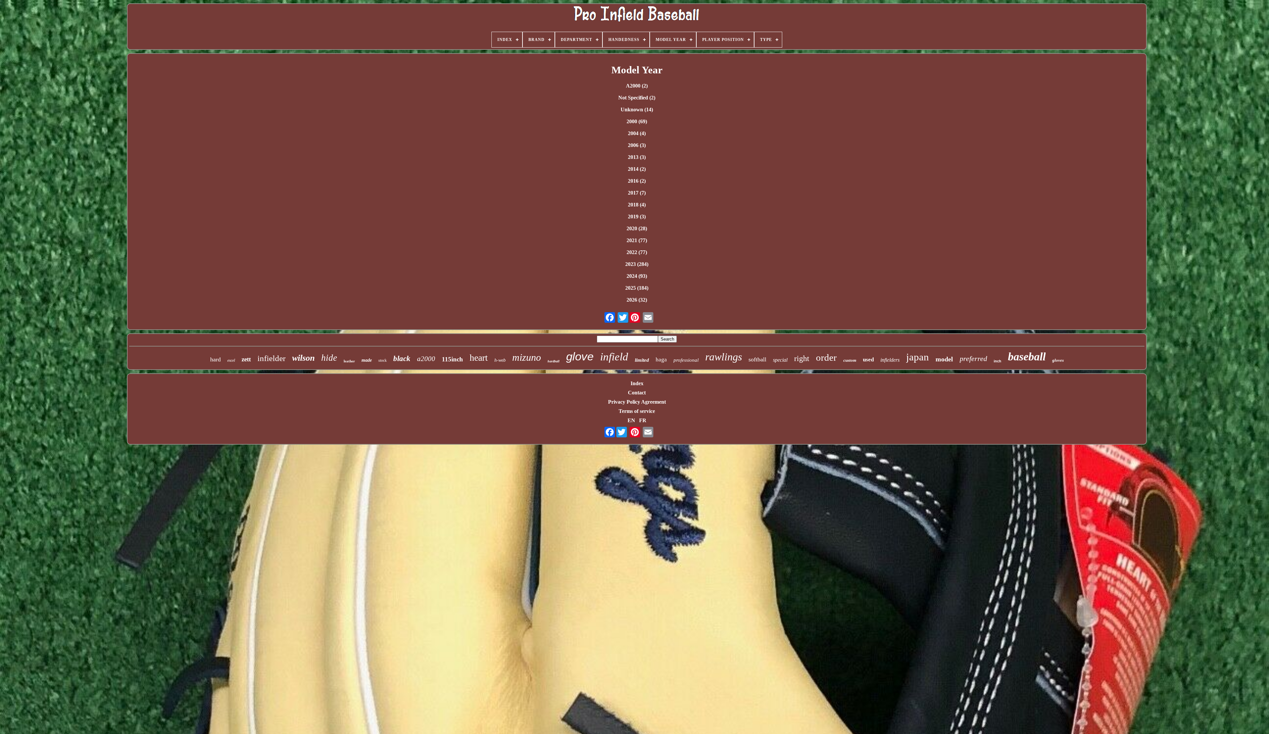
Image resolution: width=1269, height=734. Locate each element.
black (401, 358)
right (801, 358)
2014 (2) (637, 169)
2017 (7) (637, 193)
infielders (890, 360)
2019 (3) (637, 216)
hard (215, 359)
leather (349, 361)
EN (631, 420)
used (868, 359)
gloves (1058, 360)
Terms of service (637, 411)
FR (642, 420)
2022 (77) (637, 252)
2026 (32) (637, 300)
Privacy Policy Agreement (637, 402)
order (826, 357)
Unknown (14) (637, 109)
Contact (637, 392)
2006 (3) (637, 145)
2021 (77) (637, 240)
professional (686, 360)
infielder (271, 358)
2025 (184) (636, 288)
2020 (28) (637, 228)
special (780, 360)
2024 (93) (637, 276)
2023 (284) (636, 264)
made (367, 360)
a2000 (426, 359)
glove (580, 356)
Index (637, 383)
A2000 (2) (637, 86)
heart (479, 357)
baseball (1027, 356)
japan (917, 357)
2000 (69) (637, 121)
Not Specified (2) (636, 97)
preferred (973, 358)
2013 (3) (637, 157)
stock (382, 360)
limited (642, 360)
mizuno (526, 357)
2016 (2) (637, 181)
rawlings (723, 357)
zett (246, 359)
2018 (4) (637, 204)
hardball (553, 361)
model (944, 359)
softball (757, 359)
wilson (303, 358)
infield (614, 357)
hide (329, 358)
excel (231, 360)
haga (661, 359)
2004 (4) (637, 133)
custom (849, 360)
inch (997, 361)
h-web (500, 360)
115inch (452, 359)
